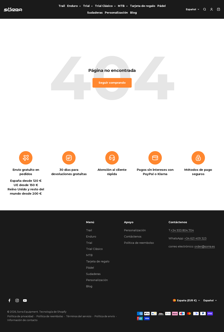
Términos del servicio (78, 316)
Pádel (161, 6)
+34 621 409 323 (195, 238)
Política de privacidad (20, 316)
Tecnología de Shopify (52, 311)
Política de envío (104, 316)
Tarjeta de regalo (142, 6)
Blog (133, 12)
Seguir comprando (112, 82)
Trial (86, 6)
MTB (121, 6)
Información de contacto (22, 320)
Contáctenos (132, 236)
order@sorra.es (204, 246)
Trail (62, 6)
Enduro (72, 6)
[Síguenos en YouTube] (25, 300)
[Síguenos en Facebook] (9, 300)
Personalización (116, 12)
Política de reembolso (139, 243)
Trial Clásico (104, 6)
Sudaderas (95, 12)
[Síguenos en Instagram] (17, 300)
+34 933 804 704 (182, 230)
